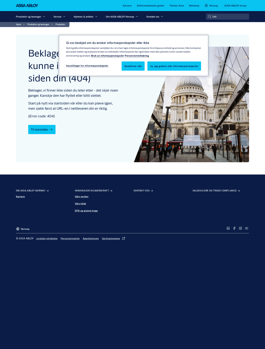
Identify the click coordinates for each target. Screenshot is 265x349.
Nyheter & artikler (84, 16)
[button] (44, 16)
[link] (127, 5)
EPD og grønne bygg (86, 210)
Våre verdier (81, 196)
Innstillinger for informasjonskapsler (87, 65)
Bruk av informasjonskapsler (107, 55)
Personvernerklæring (137, 55)
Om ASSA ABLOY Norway (120, 16)
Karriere (20, 196)
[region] (133, 55)
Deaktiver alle (133, 66)
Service (57, 16)
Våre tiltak (80, 203)
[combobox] (227, 17)
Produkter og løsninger (28, 16)
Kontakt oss (152, 16)
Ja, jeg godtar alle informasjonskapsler (174, 66)
